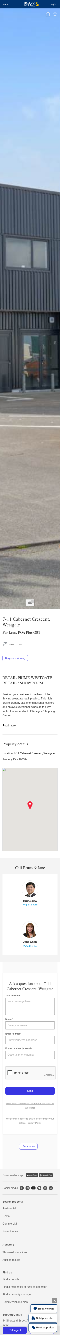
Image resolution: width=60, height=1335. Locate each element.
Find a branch (10, 1279)
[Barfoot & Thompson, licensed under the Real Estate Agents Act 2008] (30, 4)
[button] (30, 805)
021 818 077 (30, 905)
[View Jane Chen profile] (30, 929)
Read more (9, 725)
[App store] (32, 1175)
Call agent (15, 1330)
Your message (12, 995)
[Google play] (46, 1175)
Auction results (11, 1259)
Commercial (9, 1223)
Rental (6, 1216)
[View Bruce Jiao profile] (30, 888)
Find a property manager (17, 1294)
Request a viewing (15, 658)
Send (30, 1090)
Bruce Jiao (30, 901)
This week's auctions (14, 1252)
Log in (53, 4)
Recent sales (10, 1231)
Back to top (28, 1146)
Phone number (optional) (18, 1048)
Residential (9, 1208)
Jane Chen (30, 941)
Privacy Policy (34, 1123)
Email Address (12, 1033)
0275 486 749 (30, 946)
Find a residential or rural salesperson (24, 1286)
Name (8, 1019)
